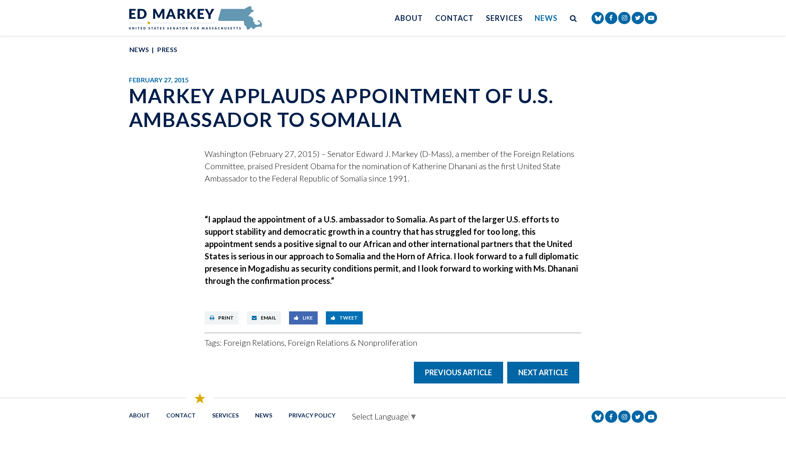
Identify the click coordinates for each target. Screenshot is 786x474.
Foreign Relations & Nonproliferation (352, 342)
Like (308, 318)
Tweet (348, 318)
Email (268, 318)
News (546, 18)
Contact (454, 18)
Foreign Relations (254, 342)
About (409, 18)
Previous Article (458, 372)
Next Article (543, 372)
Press (167, 49)
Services (504, 18)
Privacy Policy (312, 415)
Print (226, 318)
